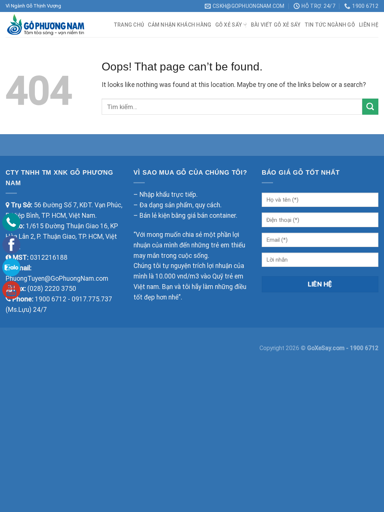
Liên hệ (368, 25)
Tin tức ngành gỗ (329, 25)
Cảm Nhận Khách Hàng (179, 25)
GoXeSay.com (326, 348)
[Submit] (370, 107)
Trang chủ (129, 25)
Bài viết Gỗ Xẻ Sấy (276, 25)
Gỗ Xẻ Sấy (228, 25)
